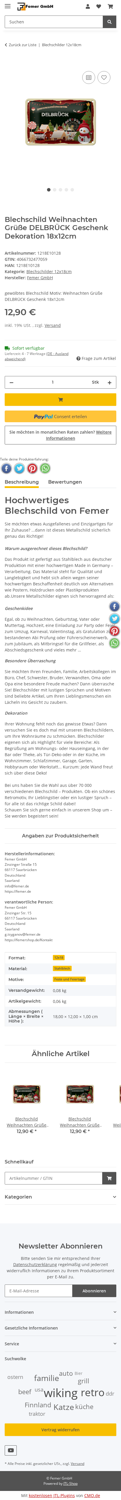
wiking (61, 1392)
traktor (37, 1413)
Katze (63, 1407)
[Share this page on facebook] (6, 468)
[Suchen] (109, 21)
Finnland (38, 1404)
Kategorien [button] (18, 1197)
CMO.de (92, 1495)
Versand (53, 325)
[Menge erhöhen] (109, 382)
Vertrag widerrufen (60, 1429)
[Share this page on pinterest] (32, 468)
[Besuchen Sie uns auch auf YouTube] (11, 1450)
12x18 (58, 958)
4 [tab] (66, 190)
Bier (79, 1373)
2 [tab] (54, 190)
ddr (110, 1393)
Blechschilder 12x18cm (49, 271)
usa (39, 1389)
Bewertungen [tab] (65, 482)
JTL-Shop (70, 1483)
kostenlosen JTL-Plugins (52, 1495)
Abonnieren (94, 1291)
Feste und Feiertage (69, 979)
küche (84, 1406)
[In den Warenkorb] (9, 63)
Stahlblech (62, 968)
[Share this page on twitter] (19, 468)
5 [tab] (72, 190)
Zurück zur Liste (22, 44)
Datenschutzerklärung (35, 1264)
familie (46, 1378)
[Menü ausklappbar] (8, 3)
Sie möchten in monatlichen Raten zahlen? (60, 435)
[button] (88, 6)
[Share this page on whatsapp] (45, 468)
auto (66, 1373)
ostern (15, 1376)
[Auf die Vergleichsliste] (88, 77)
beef (24, 1391)
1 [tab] (49, 190)
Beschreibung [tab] (22, 482)
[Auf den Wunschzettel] (104, 77)
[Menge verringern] (11, 382)
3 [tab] (60, 190)
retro (93, 1392)
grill (83, 1380)
